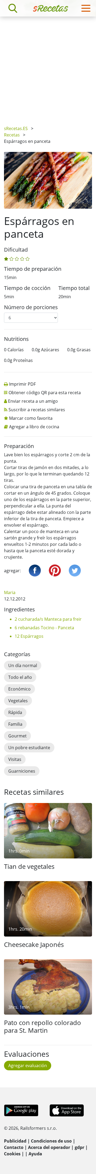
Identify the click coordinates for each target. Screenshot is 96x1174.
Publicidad (15, 1141)
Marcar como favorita (31, 418)
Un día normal (22, 665)
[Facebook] (35, 570)
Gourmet (17, 736)
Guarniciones (21, 771)
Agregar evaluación (27, 1065)
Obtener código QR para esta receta (45, 393)
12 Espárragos (29, 636)
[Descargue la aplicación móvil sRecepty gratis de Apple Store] (66, 1110)
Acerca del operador (49, 1147)
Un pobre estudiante (29, 748)
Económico (19, 689)
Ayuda (35, 1154)
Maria (9, 592)
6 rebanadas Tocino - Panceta (44, 628)
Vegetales (18, 701)
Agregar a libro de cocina (34, 427)
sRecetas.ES (16, 128)
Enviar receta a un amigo (33, 401)
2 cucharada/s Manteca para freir (48, 619)
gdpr (79, 1147)
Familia (15, 724)
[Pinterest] (55, 570)
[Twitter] (75, 570)
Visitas (14, 759)
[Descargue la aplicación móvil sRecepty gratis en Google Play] (21, 1110)
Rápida (15, 712)
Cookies (12, 1154)
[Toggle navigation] (86, 8)
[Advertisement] (48, 67)
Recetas (12, 135)
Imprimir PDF (22, 384)
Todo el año (20, 677)
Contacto (13, 1147)
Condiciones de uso (51, 1141)
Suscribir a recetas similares (37, 410)
